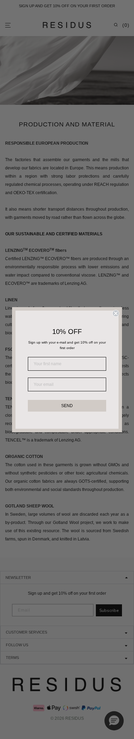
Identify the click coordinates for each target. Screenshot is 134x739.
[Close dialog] (115, 313)
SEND (67, 405)
